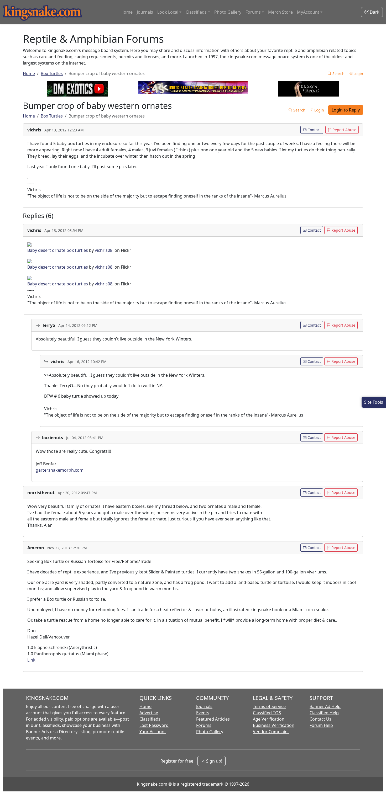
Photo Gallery (227, 12)
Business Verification (273, 725)
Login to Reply (346, 110)
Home (127, 12)
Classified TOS (267, 713)
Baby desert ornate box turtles (57, 250)
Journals (145, 12)
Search (338, 73)
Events (202, 713)
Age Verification (268, 719)
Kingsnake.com (152, 784)
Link (31, 660)
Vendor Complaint (271, 731)
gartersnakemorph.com (60, 470)
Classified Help (324, 713)
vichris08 (103, 250)
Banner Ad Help (325, 706)
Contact (313, 129)
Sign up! (213, 761)
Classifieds (149, 719)
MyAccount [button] (308, 12)
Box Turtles (52, 73)
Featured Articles (213, 719)
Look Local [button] (167, 12)
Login (357, 73)
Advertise (148, 713)
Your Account (152, 731)
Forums (203, 725)
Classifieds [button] (196, 12)
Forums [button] (253, 12)
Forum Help (321, 725)
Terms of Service (269, 706)
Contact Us (320, 719)
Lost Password (154, 725)
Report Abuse (343, 129)
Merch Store (280, 12)
